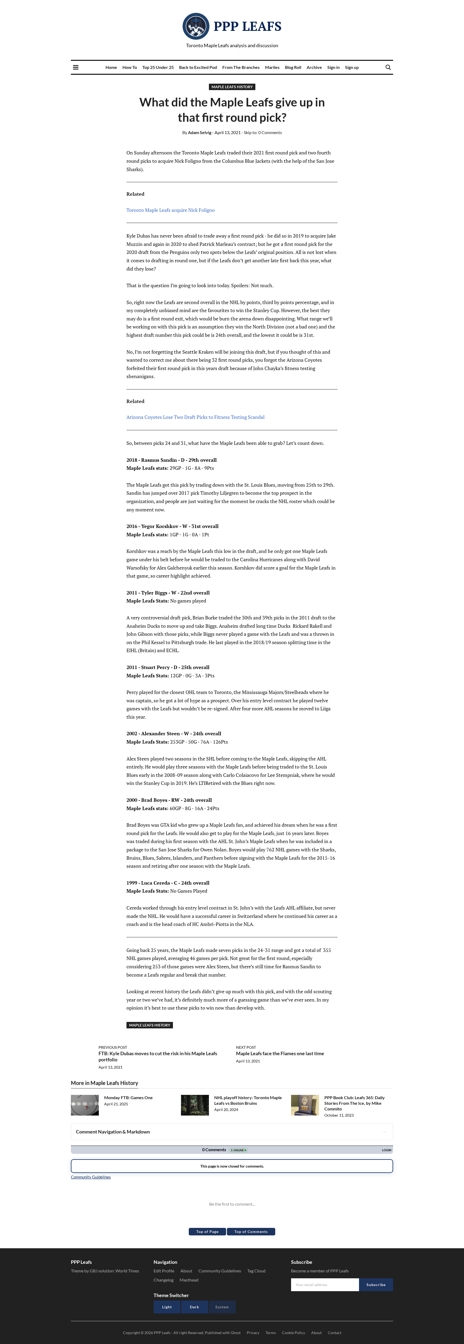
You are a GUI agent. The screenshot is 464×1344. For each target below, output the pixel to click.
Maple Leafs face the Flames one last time (280, 1053)
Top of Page (207, 1231)
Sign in (333, 67)
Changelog (163, 1279)
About (186, 1270)
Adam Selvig (196, 132)
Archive (314, 67)
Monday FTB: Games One (128, 1097)
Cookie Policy (293, 1332)
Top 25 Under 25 (158, 67)
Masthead (189, 1279)
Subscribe (376, 1284)
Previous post (113, 1047)
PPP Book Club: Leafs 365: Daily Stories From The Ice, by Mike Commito (354, 1103)
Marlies (272, 67)
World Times (127, 1270)
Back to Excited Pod (198, 67)
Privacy (253, 1332)
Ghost (236, 1332)
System (222, 1307)
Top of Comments (251, 1231)
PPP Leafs (248, 26)
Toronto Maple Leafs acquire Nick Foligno (170, 210)
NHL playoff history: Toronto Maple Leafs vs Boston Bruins (248, 1100)
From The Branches (241, 67)
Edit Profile (164, 1270)
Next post (246, 1047)
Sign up (352, 67)
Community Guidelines (219, 1270)
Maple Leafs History (232, 86)
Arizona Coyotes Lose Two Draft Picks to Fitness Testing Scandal (195, 417)
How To (129, 67)
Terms (271, 1332)
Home (111, 67)
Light (167, 1307)
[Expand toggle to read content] (385, 1132)
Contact (334, 1332)
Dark (194, 1307)
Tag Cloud (256, 1270)
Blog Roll (293, 67)
